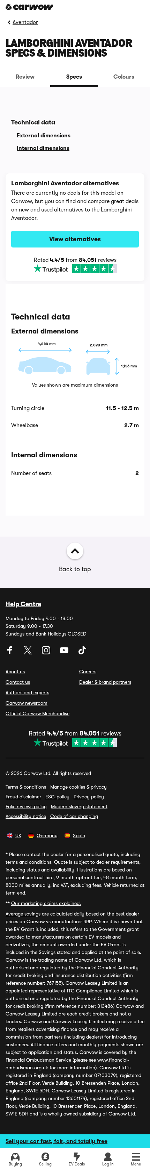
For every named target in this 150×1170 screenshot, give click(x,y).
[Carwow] (29, 7)
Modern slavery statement (79, 806)
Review (25, 77)
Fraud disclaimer (23, 796)
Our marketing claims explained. (46, 903)
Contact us (18, 682)
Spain (79, 835)
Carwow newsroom (26, 703)
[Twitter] (28, 652)
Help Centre (23, 604)
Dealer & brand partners (105, 682)
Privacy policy (89, 796)
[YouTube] (65, 652)
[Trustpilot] (75, 268)
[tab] (25, 77)
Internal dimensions (43, 148)
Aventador (25, 22)
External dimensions (43, 135)
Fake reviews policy (26, 806)
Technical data (33, 122)
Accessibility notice (26, 816)
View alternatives (75, 239)
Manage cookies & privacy (78, 787)
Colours (123, 77)
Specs (74, 77)
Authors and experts (27, 692)
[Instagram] (47, 652)
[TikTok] (82, 652)
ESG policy (57, 796)
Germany (47, 835)
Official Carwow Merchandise (37, 713)
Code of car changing (74, 816)
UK (18, 835)
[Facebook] (10, 652)
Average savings (23, 914)
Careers (87, 671)
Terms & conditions (26, 787)
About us (15, 671)
